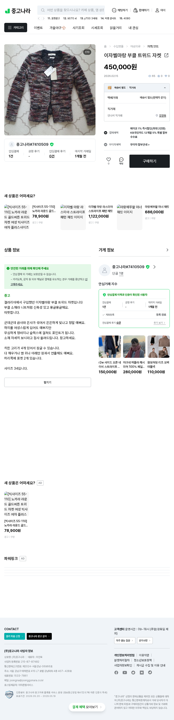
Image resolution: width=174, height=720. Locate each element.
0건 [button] (52, 156)
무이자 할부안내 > (140, 144)
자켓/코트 (153, 46)
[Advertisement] (87, 433)
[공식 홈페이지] (150, 672)
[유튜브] (125, 672)
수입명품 (118, 46)
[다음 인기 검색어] (43, 18)
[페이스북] (116, 672)
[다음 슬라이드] (87, 90)
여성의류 (135, 46)
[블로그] (142, 672)
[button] (166, 55)
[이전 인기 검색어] (39, 18)
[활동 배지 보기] (154, 266)
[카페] (133, 672)
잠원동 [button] (162, 115)
